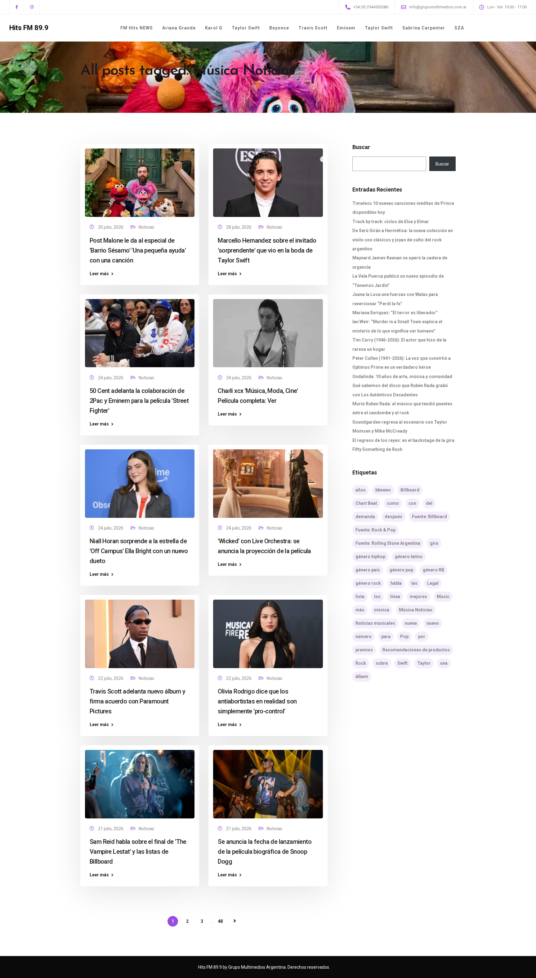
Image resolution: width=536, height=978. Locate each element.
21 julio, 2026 (111, 828)
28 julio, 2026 (239, 227)
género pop (401, 569)
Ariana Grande (179, 27)
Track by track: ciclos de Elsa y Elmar (390, 221)
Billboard (409, 489)
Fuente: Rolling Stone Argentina (387, 543)
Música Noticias (415, 609)
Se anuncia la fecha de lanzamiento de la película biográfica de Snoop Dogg (264, 851)
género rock (368, 583)
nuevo (433, 623)
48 (220, 921)
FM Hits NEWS (136, 27)
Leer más (99, 273)
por (421, 636)
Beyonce (279, 27)
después (393, 516)
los (377, 596)
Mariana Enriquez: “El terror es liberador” (395, 312)
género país (367, 569)
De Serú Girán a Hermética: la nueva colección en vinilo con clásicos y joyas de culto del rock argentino (402, 239)
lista (359, 596)
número (363, 636)
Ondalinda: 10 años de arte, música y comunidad (402, 376)
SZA (459, 27)
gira (434, 543)
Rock (360, 663)
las (414, 583)
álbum (361, 676)
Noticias (146, 227)
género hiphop (370, 556)
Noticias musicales (375, 623)
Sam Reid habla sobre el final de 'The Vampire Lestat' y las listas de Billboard (138, 851)
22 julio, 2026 (111, 678)
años (360, 489)
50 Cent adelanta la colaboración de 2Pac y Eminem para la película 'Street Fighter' (139, 400)
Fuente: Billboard (429, 516)
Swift (402, 663)
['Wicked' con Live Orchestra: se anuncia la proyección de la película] (267, 480)
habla (396, 583)
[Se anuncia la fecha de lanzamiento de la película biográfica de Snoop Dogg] (267, 781)
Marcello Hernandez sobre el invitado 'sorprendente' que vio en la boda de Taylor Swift (267, 250)
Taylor (424, 663)
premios (364, 649)
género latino (408, 556)
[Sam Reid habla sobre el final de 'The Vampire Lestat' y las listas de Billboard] (139, 781)
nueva (411, 623)
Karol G (213, 27)
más (359, 609)
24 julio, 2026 (111, 377)
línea (395, 596)
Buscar (361, 147)
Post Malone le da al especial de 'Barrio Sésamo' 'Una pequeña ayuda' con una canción (138, 250)
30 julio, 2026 (111, 227)
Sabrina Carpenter (423, 27)
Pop (404, 636)
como (393, 503)
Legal (433, 583)
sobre (382, 663)
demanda (365, 516)
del (429, 503)
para (386, 636)
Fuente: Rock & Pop (375, 529)
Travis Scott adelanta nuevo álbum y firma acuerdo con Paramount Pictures (137, 701)
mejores (418, 596)
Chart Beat (366, 503)
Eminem (346, 27)
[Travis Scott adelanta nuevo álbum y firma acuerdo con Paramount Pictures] (139, 631)
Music (443, 596)
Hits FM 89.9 (28, 28)
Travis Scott (313, 27)
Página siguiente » (235, 921)
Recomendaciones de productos (416, 649)
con (412, 503)
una (444, 663)
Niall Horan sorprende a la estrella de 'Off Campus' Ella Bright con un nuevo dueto (139, 551)
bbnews (383, 489)
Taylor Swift (246, 27)
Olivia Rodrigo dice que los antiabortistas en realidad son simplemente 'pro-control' (257, 701)
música (381, 609)
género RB (433, 569)
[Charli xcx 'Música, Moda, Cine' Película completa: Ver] (267, 330)
